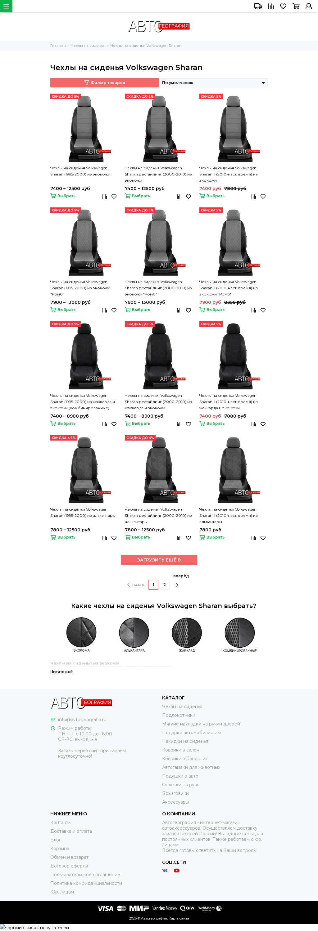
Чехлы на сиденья (182, 706)
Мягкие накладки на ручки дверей (201, 724)
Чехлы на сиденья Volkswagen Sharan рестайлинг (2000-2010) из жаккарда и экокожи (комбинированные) (158, 402)
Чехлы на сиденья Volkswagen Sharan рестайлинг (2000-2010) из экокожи (158, 174)
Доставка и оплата (71, 831)
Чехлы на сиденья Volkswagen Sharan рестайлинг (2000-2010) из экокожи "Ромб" (158, 287)
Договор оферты (69, 866)
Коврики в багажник (185, 758)
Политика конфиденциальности (86, 883)
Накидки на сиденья (185, 741)
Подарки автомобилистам (191, 732)
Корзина (59, 848)
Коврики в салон (180, 750)
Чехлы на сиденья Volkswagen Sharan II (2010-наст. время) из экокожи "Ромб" (228, 287)
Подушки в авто (180, 776)
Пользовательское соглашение (85, 874)
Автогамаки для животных (191, 767)
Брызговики (175, 793)
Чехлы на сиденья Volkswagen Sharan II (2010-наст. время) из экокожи (228, 174)
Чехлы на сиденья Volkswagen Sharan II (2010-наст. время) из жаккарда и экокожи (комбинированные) (228, 402)
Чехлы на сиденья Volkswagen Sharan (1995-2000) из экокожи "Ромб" (80, 287)
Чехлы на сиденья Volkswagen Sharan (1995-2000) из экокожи (80, 171)
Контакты (60, 822)
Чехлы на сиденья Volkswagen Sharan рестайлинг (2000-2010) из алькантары (158, 515)
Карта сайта (179, 918)
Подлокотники (178, 715)
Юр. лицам (62, 892)
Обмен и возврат (69, 857)
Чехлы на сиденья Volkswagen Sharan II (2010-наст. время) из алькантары (228, 515)
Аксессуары (175, 802)
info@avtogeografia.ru (82, 719)
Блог (55, 840)
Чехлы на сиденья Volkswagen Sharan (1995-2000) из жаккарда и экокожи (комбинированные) (82, 401)
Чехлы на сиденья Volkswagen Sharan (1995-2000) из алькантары (83, 512)
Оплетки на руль (180, 784)
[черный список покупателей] (34, 927)
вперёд (181, 576)
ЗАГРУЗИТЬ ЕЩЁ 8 (159, 560)
